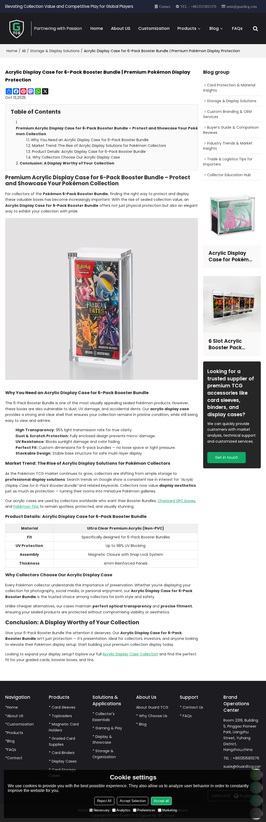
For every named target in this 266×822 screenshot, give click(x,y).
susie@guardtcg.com (242, 6)
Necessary (102, 810)
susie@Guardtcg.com (243, 766)
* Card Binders (62, 752)
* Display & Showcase (102, 739)
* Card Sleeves (62, 707)
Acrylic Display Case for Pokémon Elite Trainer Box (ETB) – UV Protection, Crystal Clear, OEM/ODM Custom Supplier (232, 256)
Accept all (161, 801)
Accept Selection (132, 801)
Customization (154, 28)
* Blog (141, 724)
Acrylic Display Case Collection (130, 654)
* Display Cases (63, 761)
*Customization (19, 724)
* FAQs (186, 715)
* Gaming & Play (107, 728)
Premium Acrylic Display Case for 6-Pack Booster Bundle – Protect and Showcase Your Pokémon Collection (107, 131)
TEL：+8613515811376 (198, 6)
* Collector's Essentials (103, 716)
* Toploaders (60, 715)
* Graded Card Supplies (62, 741)
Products (186, 28)
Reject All (104, 801)
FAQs (237, 28)
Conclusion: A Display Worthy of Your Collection (67, 163)
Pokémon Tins (26, 506)
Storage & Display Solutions (54, 50)
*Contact (13, 758)
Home (96, 28)
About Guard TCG (152, 707)
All (24, 50)
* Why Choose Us (151, 715)
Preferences (146, 810)
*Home (11, 707)
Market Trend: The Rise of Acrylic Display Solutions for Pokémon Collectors (99, 145)
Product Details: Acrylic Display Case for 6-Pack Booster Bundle (89, 151)
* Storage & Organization (104, 753)
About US (120, 28)
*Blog (10, 741)
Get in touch (226, 457)
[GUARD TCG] (17, 28)
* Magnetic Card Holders (64, 727)
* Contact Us (191, 707)
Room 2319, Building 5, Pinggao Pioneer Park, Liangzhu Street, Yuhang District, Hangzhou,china (240, 735)
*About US (14, 715)
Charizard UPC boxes (176, 500)
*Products (14, 732)
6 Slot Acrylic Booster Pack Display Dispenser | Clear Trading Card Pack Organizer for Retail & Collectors (232, 344)
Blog (214, 28)
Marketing (169, 810)
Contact (164, 6)
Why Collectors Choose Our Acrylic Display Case (76, 157)
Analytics (123, 810)
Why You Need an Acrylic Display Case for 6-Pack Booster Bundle (90, 139)
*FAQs (10, 749)
